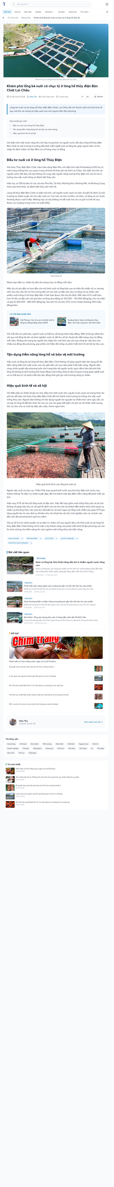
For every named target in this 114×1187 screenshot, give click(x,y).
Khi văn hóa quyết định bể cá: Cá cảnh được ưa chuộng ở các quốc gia (36, 685)
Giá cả (17, 12)
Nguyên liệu (83, 744)
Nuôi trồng (11, 744)
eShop (38, 12)
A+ (87, 96)
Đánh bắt (59, 744)
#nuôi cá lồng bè (67, 538)
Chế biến (71, 744)
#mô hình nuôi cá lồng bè (18, 543)
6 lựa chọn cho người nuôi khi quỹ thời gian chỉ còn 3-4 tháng (32, 676)
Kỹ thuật (23, 744)
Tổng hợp (32, 753)
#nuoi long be (13, 538)
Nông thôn (26, 17)
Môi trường (47, 744)
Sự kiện (61, 12)
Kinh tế (95, 744)
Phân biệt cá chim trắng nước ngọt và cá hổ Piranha (35, 769)
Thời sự (21, 753)
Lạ (92, 748)
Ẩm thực (72, 748)
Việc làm (28, 12)
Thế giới (26, 748)
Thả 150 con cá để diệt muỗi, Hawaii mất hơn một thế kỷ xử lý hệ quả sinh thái (39, 695)
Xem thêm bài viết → (93, 722)
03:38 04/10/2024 (17, 96)
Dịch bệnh (35, 744)
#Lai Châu (49, 538)
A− (82, 97)
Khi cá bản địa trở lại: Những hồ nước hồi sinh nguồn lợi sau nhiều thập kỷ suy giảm (47, 777)
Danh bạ (72, 12)
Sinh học (61, 748)
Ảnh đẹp (100, 748)
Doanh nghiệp (12, 748)
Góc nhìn (10, 753)
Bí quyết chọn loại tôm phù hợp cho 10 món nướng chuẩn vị (31, 667)
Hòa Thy (33, 96)
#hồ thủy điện (32, 538)
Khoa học (49, 748)
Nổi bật (7, 12)
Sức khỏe (83, 748)
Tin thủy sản (13, 17)
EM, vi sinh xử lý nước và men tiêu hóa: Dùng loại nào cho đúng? (33, 704)
